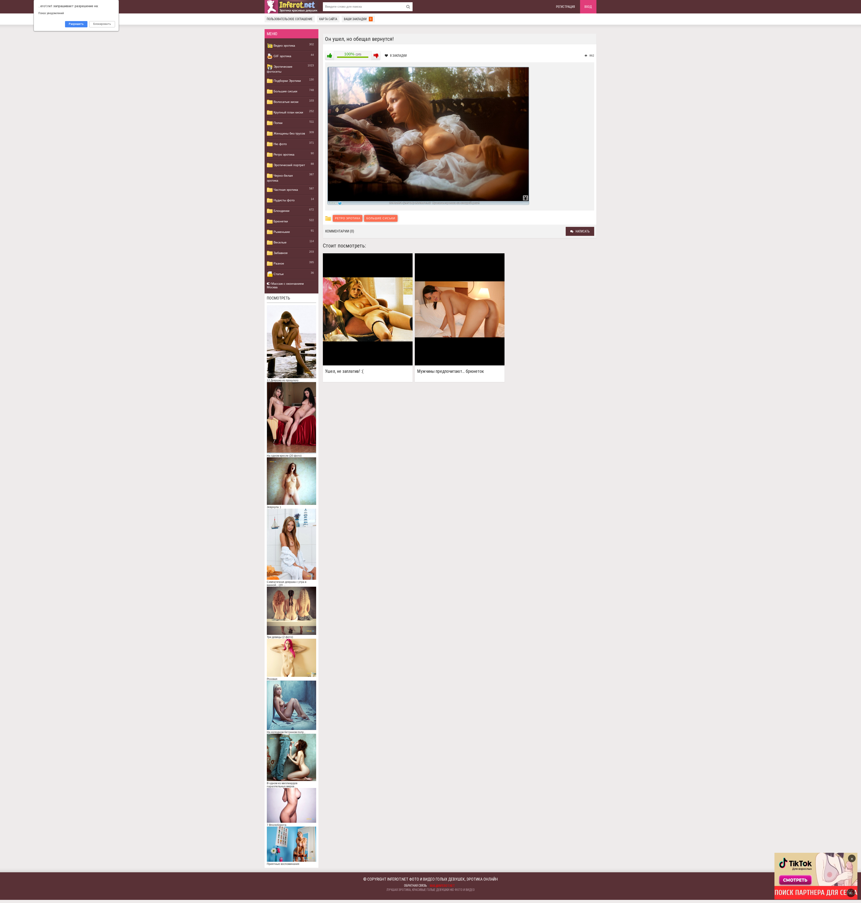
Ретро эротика (283, 154)
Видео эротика (284, 45)
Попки (278, 123)
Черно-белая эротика (280, 178)
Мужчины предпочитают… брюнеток (450, 371)
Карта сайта (328, 19)
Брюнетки (280, 221)
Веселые (280, 242)
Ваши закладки (358, 19)
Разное (278, 263)
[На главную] (291, 6)
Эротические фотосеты (279, 69)
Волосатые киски (285, 102)
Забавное (280, 253)
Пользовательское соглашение (290, 19)
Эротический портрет (289, 165)
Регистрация (565, 7)
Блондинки (281, 211)
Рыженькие (281, 232)
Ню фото (280, 144)
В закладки (398, 55)
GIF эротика (282, 56)
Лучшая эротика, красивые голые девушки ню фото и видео (431, 890)
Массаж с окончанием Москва (285, 285)
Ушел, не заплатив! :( (344, 371)
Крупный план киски (288, 112)
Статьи (278, 274)
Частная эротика (285, 189)
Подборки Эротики (287, 80)
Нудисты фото (284, 200)
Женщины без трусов (289, 133)
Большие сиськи (285, 91)
